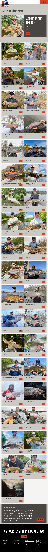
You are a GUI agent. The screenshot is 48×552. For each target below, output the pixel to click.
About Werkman (5, 540)
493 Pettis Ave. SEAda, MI (39, 541)
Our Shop (30, 2)
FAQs (15, 541)
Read (28, 33)
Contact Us (4, 546)
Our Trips (26, 2)
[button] (26, 2)
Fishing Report (5, 541)
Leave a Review (16, 543)
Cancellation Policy (17, 540)
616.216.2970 (38, 542)
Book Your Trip (40, 519)
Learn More (24, 536)
